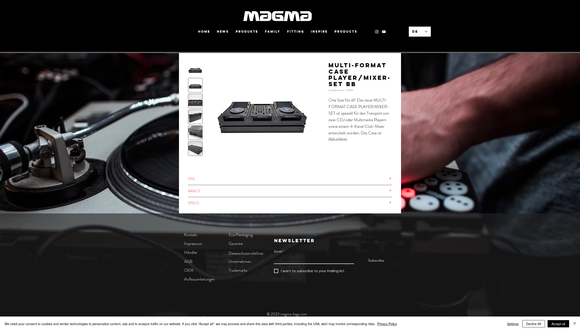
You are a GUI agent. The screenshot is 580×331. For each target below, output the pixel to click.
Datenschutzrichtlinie (246, 253)
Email (279, 251)
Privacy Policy (387, 323)
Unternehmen (240, 261)
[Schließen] (574, 323)
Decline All (533, 323)
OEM (188, 270)
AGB (188, 261)
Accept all (558, 323)
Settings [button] (513, 323)
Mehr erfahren (338, 138)
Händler (190, 252)
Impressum (193, 243)
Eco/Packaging (241, 235)
